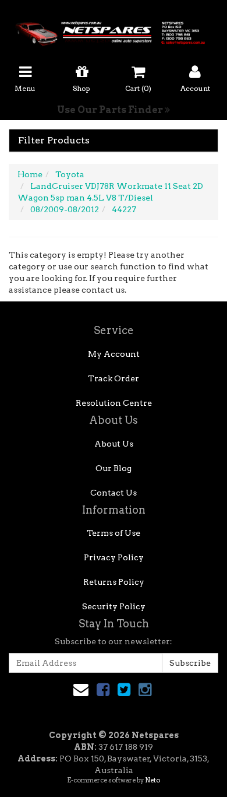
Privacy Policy (114, 557)
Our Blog (113, 468)
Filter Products (54, 140)
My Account (114, 354)
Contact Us (113, 492)
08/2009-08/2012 (64, 209)
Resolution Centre (114, 403)
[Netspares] (113, 29)
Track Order (113, 378)
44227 (124, 209)
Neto (152, 780)
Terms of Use (113, 533)
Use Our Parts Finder (111, 109)
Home (29, 174)
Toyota (69, 174)
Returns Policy (113, 582)
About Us (113, 443)
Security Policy (114, 606)
